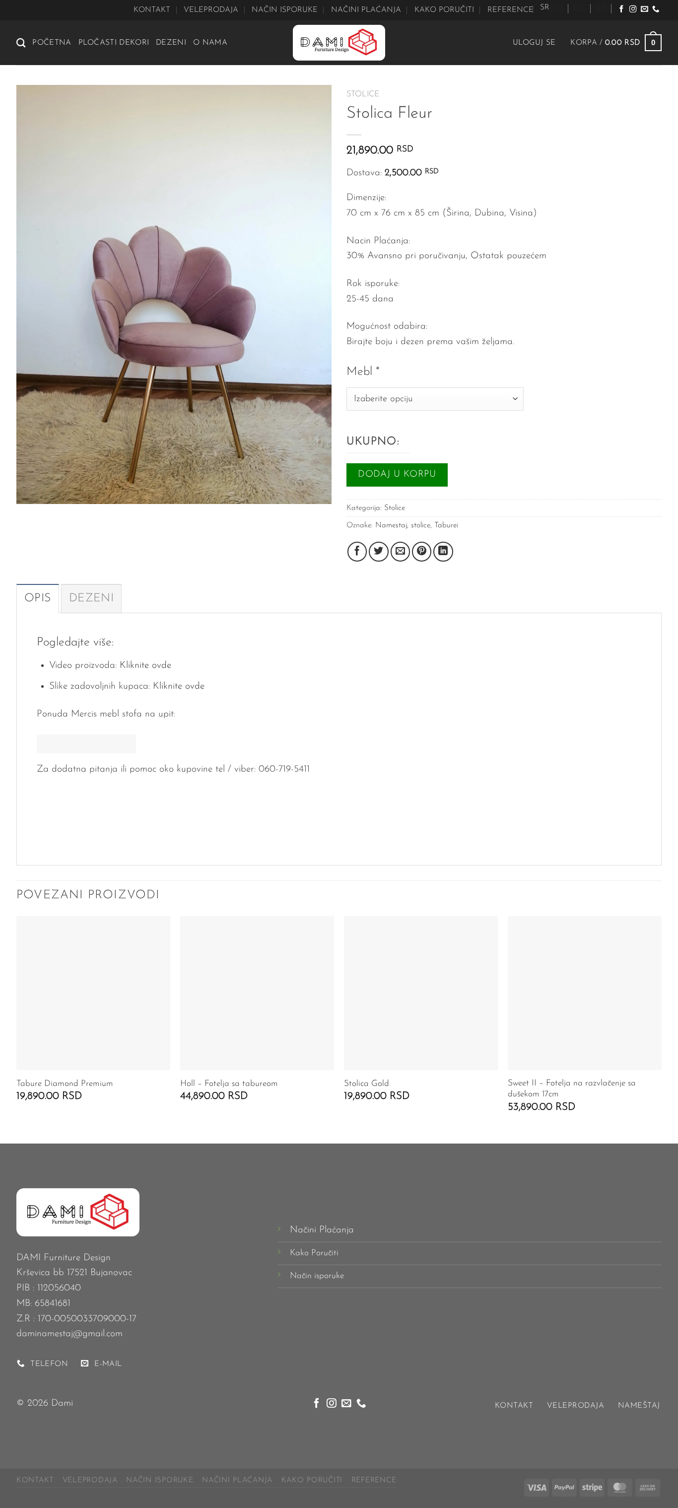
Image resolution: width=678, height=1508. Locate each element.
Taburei (446, 525)
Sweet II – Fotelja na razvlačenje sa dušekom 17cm (572, 1088)
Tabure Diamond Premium (64, 1083)
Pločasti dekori (113, 43)
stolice (420, 525)
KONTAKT (152, 10)
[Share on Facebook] (357, 552)
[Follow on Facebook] (621, 9)
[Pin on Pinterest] (422, 552)
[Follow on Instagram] (632, 9)
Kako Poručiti (314, 1253)
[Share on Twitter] (379, 552)
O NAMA (210, 43)
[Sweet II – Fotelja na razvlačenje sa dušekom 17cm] (585, 993)
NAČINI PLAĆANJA (366, 10)
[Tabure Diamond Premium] (93, 993)
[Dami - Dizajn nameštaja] (339, 42)
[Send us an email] (644, 9)
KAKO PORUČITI (444, 10)
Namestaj (391, 525)
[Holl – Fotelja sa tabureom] (257, 993)
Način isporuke (317, 1276)
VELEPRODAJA (211, 10)
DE (579, 8)
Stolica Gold (366, 1083)
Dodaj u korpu (397, 474)
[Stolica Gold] (421, 993)
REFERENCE (510, 10)
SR (601, 8)
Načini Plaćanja (322, 1230)
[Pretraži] (20, 42)
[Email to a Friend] (400, 552)
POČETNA (51, 43)
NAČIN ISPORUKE (285, 10)
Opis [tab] (37, 598)
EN (556, 8)
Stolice (362, 94)
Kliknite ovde (145, 665)
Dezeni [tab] (91, 598)
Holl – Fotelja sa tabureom (229, 1083)
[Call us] (655, 9)
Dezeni (171, 43)
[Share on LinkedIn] (443, 552)
